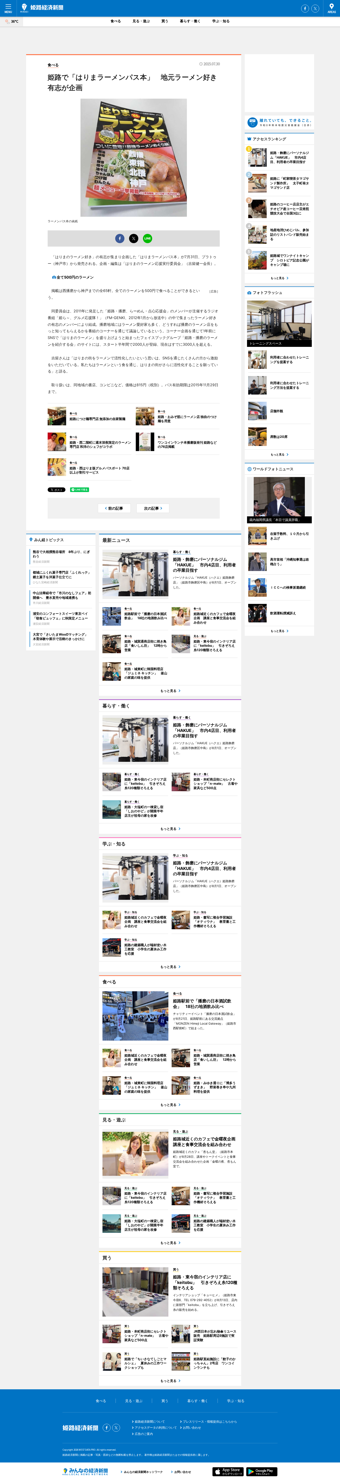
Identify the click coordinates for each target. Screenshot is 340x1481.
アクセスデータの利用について (156, 1427)
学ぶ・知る (221, 21)
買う (164, 21)
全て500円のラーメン (75, 277)
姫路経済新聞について (150, 1421)
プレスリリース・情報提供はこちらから (210, 1421)
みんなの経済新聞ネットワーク (85, 1471)
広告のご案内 (144, 1434)
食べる (116, 21)
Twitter (315, 9)
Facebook (305, 9)
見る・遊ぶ (141, 21)
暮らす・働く (190, 21)
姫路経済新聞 (41, 8)
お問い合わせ (192, 1427)
